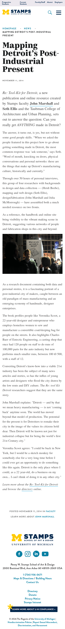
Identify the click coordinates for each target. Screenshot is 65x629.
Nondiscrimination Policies (20, 622)
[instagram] (27, 554)
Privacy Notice (32, 599)
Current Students (23, 3)
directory (27, 489)
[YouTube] (45, 554)
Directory (33, 591)
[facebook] (19, 554)
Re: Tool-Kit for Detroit (44, 484)
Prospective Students (6, 3)
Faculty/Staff (40, 2)
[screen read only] (58, 13)
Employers (58, 2)
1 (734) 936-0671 (32, 575)
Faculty (51, 511)
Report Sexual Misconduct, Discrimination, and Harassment (38, 624)
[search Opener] (50, 12)
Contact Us (32, 582)
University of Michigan (44, 619)
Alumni (50, 2)
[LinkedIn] (36, 554)
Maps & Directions (24, 578)
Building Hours (44, 578)
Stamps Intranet (32, 602)
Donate (32, 595)
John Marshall (41, 103)
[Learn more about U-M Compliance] (33, 608)
